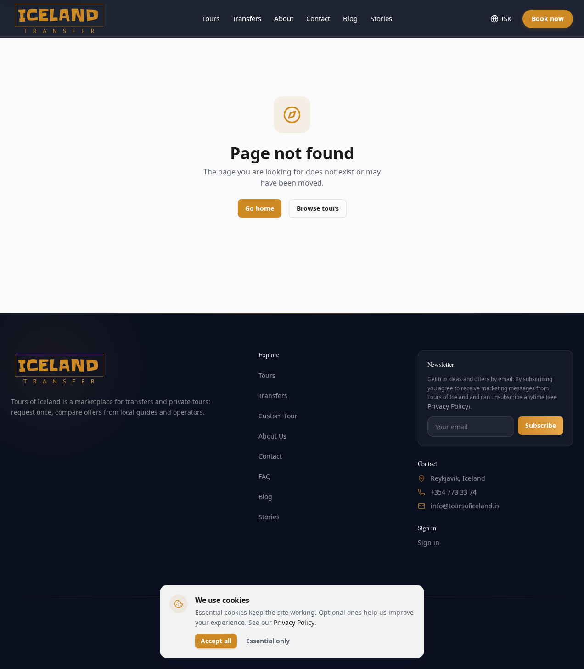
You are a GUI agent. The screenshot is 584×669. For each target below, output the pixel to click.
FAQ (264, 476)
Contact (318, 18)
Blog (350, 18)
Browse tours (318, 208)
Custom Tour (278, 415)
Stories (381, 18)
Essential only (268, 640)
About (283, 18)
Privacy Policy (447, 406)
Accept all (216, 640)
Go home (259, 208)
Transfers (246, 18)
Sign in (428, 542)
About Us (272, 436)
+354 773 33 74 (454, 492)
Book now (548, 18)
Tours (210, 18)
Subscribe (540, 425)
